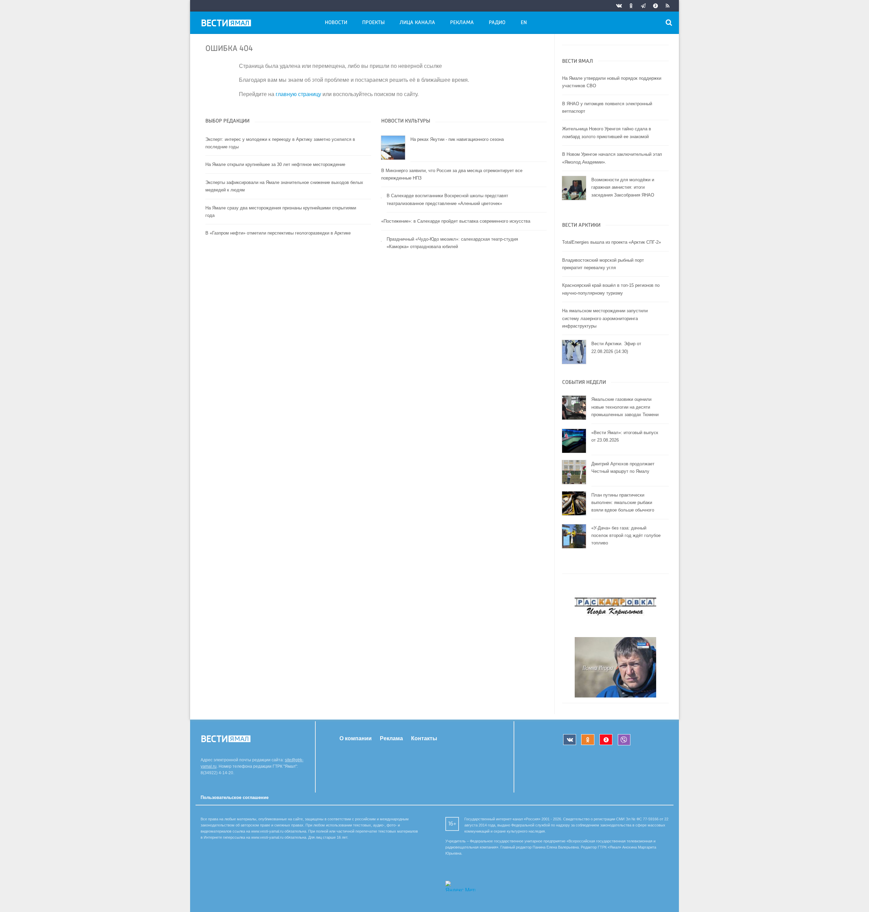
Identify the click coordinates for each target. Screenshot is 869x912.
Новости (336, 22)
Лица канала (417, 22)
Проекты (373, 22)
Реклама (462, 22)
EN (524, 22)
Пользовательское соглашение (235, 797)
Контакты (424, 738)
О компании (355, 738)
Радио (497, 22)
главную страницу (298, 94)
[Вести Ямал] (227, 24)
